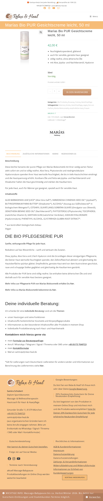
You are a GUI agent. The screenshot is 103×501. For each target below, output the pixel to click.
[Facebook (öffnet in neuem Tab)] (44, 8)
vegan (85, 105)
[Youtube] (18, 459)
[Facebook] (9, 459)
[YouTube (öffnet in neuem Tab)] (54, 8)
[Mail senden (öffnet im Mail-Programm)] (58, 8)
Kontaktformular (21, 348)
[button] (41, 32)
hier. (42, 365)
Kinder (68, 105)
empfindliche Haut (76, 108)
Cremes (78, 102)
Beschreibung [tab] (13, 154)
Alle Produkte (62, 102)
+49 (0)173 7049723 (43, 5)
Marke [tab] (55, 154)
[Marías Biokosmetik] (57, 133)
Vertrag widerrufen (75, 477)
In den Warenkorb (77, 92)
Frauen (86, 108)
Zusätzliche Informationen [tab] (36, 154)
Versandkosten (69, 117)
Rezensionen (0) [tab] (68, 154)
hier (72, 283)
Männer (62, 105)
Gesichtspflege (86, 102)
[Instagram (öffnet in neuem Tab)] (49, 8)
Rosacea (71, 102)
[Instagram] (13, 459)
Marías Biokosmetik (61, 108)
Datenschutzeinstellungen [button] (65, 458)
